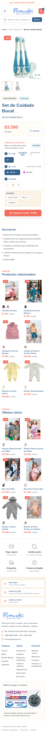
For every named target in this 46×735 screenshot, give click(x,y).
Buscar (37, 20)
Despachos (21, 651)
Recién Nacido (7, 658)
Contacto (35, 660)
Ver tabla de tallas (23, 154)
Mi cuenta (20, 676)
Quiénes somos (35, 652)
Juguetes (5, 665)
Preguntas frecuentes (20, 659)
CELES (12, 172)
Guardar (36, 131)
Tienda (4, 651)
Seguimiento (21, 670)
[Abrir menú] (4, 11)
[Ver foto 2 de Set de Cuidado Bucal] (18, 86)
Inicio (4, 30)
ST (8, 160)
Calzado (4, 661)
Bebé (3, 654)
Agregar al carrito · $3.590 (25, 213)
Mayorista (36, 657)
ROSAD (29, 172)
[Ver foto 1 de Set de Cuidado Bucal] (7, 86)
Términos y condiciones (37, 665)
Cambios (20, 654)
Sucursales (21, 673)
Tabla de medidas (20, 665)
